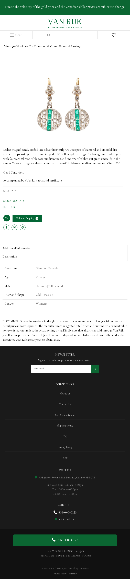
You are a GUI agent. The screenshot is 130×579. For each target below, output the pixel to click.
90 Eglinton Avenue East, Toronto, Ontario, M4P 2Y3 (66, 477)
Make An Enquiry (25, 218)
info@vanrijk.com (66, 519)
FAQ (65, 436)
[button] (16, 35)
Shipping (73, 574)
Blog (65, 457)
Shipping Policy (65, 425)
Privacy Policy (65, 447)
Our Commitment (65, 415)
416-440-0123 (67, 512)
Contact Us (65, 404)
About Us (65, 393)
